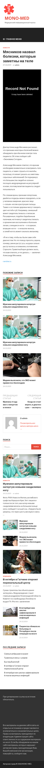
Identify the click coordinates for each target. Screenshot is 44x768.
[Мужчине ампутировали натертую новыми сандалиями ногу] (22, 301)
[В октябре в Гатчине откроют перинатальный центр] (22, 574)
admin (17, 65)
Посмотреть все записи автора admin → (29, 426)
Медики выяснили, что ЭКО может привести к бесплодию (19, 381)
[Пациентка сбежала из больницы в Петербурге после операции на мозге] (10, 634)
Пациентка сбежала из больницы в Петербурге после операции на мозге (29, 630)
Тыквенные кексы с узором (15, 658)
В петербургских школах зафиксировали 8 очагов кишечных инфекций (27, 613)
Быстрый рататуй (11, 662)
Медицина (7, 576)
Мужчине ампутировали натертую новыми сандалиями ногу (19, 305)
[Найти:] (22, 447)
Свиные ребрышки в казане (16, 654)
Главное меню (14, 39)
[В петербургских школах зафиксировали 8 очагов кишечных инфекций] (10, 616)
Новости (6, 47)
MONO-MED (17, 18)
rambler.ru (7, 261)
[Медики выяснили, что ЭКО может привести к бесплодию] (22, 377)
